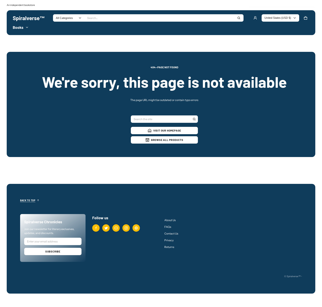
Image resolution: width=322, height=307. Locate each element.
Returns (169, 247)
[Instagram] (126, 228)
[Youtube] (116, 228)
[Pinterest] (136, 228)
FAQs (167, 226)
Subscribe (52, 251)
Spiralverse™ (294, 276)
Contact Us (171, 233)
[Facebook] (96, 228)
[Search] (194, 119)
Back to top (27, 200)
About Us (170, 220)
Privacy (169, 240)
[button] (305, 18)
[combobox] (164, 18)
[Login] (255, 18)
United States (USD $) (277, 17)
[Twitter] (106, 228)
